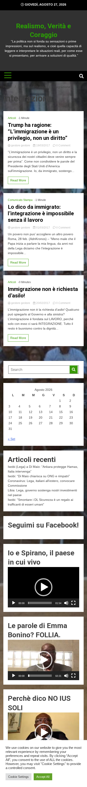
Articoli (12, 118)
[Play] (13, 603)
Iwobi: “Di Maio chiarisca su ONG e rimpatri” (39, 476)
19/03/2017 (43, 145)
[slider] (40, 603)
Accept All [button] (43, 776)
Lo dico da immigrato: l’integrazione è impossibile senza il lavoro (41, 213)
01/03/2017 (43, 227)
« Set (11, 439)
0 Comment (63, 145)
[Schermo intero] (73, 603)
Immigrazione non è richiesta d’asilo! (43, 292)
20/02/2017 (43, 303)
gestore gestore (20, 145)
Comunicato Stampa (20, 200)
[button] (43, 587)
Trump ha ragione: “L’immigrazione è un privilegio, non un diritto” (37, 131)
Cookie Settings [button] (18, 776)
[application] (43, 587)
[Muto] (66, 603)
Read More (18, 180)
